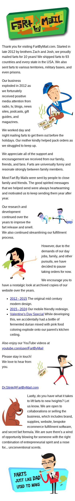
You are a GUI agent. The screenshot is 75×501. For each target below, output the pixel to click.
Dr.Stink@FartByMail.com (20, 387)
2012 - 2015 (18, 298)
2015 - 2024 (18, 309)
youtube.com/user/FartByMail (22, 348)
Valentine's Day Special (27, 314)
